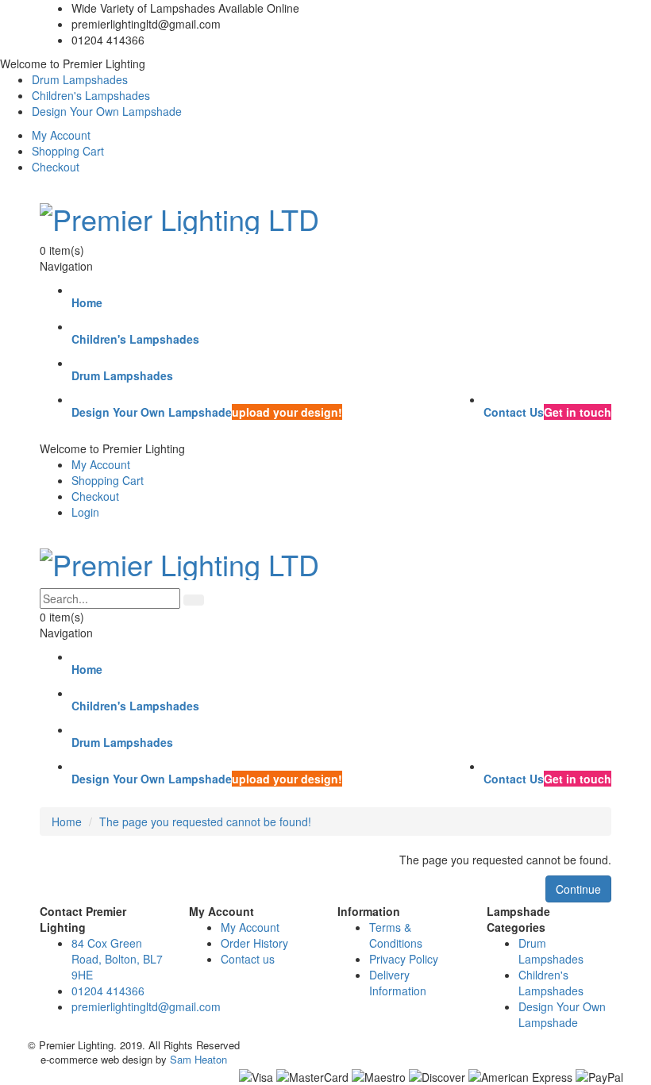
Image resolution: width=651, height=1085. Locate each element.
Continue (578, 889)
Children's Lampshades (91, 95)
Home (67, 821)
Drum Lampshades (80, 79)
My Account (61, 135)
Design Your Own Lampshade (107, 111)
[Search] (193, 600)
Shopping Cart (68, 151)
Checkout (55, 167)
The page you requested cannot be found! (205, 821)
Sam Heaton (198, 1059)
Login (85, 512)
